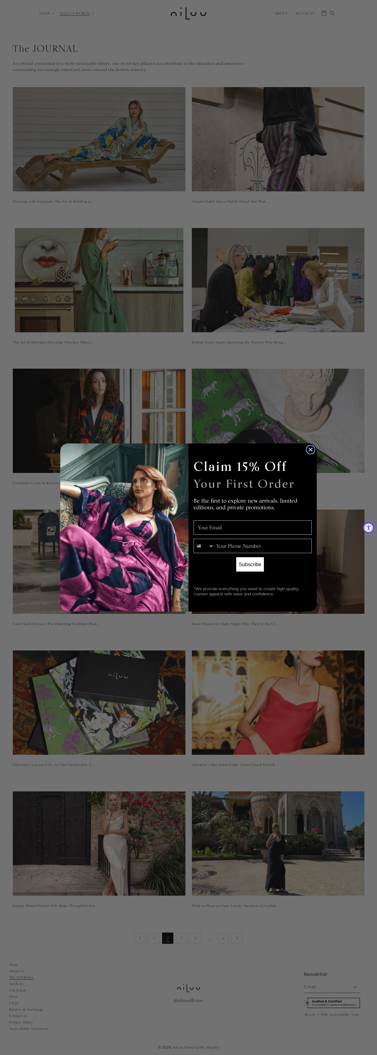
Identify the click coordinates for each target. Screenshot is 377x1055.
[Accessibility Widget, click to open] (368, 527)
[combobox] (204, 546)
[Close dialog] (310, 450)
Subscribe (250, 564)
